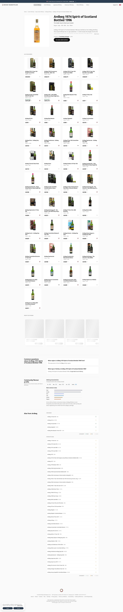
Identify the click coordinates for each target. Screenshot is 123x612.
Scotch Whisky (31, 11)
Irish (47, 5)
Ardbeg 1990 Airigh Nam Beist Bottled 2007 (56, 471)
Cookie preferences (79, 596)
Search (32, 596)
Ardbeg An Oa (50, 420)
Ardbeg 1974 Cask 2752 (52, 444)
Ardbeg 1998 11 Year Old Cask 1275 (55, 485)
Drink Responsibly (88, 596)
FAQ (44, 596)
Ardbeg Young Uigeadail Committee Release (56, 572)
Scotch (37, 5)
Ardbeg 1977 (50, 461)
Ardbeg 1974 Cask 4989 (52, 447)
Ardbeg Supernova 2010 (52, 561)
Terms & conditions (63, 596)
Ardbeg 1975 (50, 454)
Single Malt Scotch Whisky (76, 371)
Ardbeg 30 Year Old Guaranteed (54, 506)
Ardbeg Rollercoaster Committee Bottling (56, 548)
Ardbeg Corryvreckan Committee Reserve (56, 527)
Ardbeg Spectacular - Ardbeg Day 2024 (55, 555)
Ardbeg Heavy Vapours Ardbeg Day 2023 (56, 537)
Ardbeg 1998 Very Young (52, 496)
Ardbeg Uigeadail (51, 427)
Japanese (58, 5)
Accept (18, 608)
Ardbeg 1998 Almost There (53, 489)
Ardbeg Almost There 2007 (53, 516)
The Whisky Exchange (64, 36)
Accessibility (71, 596)
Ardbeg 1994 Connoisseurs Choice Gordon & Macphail (59, 482)
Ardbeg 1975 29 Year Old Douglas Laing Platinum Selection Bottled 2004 (62, 457)
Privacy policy (54, 596)
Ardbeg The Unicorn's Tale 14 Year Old (55, 565)
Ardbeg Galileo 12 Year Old (53, 534)
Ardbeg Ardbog (50, 520)
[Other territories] (120, 5)
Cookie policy (19, 605)
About (36, 596)
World (80, 5)
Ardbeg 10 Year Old (51, 416)
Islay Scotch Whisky (39, 11)
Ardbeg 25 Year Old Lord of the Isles (55, 503)
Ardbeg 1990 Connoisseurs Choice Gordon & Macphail (59, 475)
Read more (96, 34)
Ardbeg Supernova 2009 (52, 558)
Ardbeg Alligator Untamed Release (54, 513)
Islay (62, 363)
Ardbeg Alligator (51, 509)
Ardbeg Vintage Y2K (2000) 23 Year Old (55, 568)
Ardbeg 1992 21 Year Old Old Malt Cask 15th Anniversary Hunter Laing (62, 478)
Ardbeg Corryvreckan (52, 423)
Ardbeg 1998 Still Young (52, 492)
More (87, 5)
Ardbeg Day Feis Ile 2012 (52, 530)
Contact (40, 596)
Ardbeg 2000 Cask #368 (52, 499)
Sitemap (48, 596)
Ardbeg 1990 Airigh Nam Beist (54, 468)
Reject (7, 608)
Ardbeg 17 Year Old (51, 440)
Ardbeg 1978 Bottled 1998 (53, 464)
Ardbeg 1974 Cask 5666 (52, 451)
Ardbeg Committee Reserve (53, 523)
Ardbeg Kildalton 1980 (52, 541)
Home (25, 11)
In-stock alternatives (62, 40)
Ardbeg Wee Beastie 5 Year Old (54, 430)
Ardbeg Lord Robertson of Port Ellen (55, 544)
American (69, 5)
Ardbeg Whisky (48, 11)
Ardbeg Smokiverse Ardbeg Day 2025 (55, 551)
